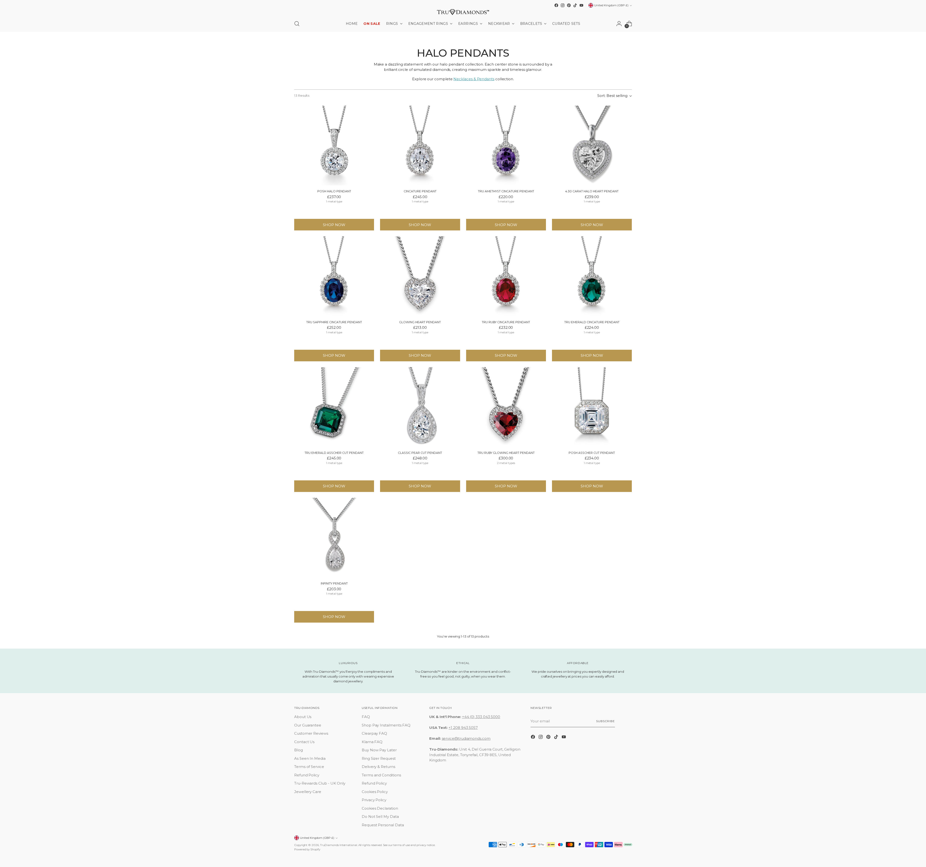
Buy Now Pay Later (379, 750)
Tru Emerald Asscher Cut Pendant (334, 453)
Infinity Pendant (334, 583)
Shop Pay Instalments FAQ (386, 725)
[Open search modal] (297, 23)
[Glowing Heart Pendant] (420, 276)
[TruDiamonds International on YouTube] (581, 5)
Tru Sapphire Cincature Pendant (334, 322)
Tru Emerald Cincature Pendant (592, 322)
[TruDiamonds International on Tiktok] (575, 5)
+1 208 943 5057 (463, 727)
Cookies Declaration (380, 808)
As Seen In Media (310, 758)
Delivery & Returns (378, 766)
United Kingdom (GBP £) (611, 5)
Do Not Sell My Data (380, 816)
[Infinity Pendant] (334, 538)
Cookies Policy (375, 791)
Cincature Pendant (420, 191)
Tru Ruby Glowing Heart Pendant (506, 453)
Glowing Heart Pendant (420, 322)
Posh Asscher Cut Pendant (592, 453)
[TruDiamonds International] (463, 12)
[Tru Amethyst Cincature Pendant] (506, 145)
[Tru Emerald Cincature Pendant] (592, 276)
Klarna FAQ (372, 741)
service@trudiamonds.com (466, 738)
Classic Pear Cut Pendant (420, 453)
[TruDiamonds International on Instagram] (562, 5)
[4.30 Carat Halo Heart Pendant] (592, 145)
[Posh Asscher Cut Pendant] (592, 407)
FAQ (366, 716)
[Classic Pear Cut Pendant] (420, 407)
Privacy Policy (374, 800)
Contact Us (304, 741)
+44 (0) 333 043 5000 (481, 716)
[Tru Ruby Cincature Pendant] (506, 276)
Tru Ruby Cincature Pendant (506, 322)
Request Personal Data (383, 825)
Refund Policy (306, 775)
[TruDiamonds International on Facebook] (556, 5)
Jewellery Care (307, 791)
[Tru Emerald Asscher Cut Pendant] (334, 407)
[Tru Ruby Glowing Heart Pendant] (506, 407)
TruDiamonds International (338, 845)
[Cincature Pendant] (420, 145)
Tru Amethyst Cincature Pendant (506, 191)
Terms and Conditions (381, 775)
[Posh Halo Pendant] (334, 145)
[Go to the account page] (619, 23)
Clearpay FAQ (374, 733)
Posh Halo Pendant (334, 191)
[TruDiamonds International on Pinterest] (569, 5)
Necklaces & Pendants (473, 79)
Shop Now (334, 224)
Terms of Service (309, 766)
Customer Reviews (311, 733)
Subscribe (605, 721)
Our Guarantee (307, 725)
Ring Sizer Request (379, 758)
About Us (302, 716)
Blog (298, 750)
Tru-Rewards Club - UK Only (319, 783)
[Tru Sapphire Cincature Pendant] (334, 276)
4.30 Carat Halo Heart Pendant (592, 191)
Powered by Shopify (307, 849)
